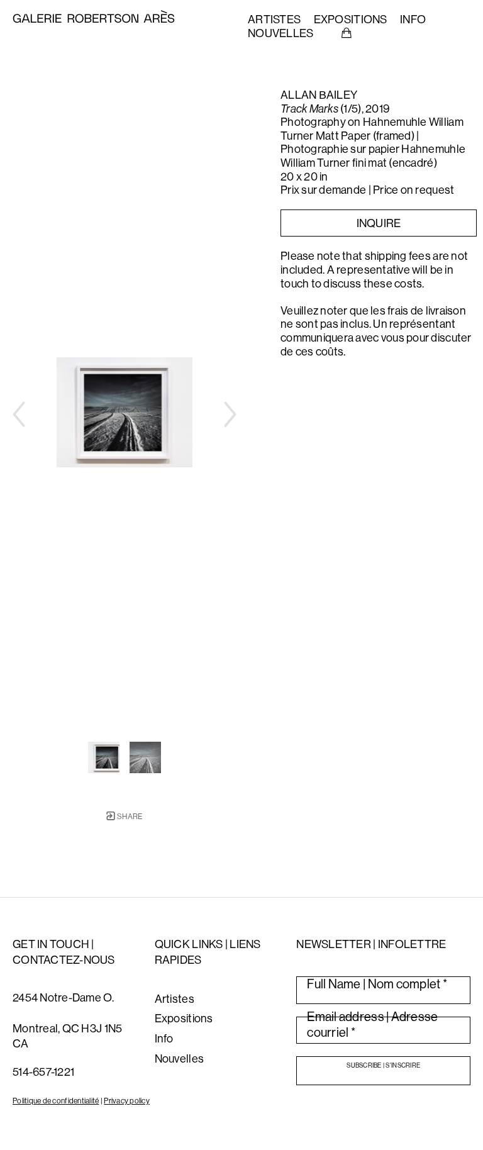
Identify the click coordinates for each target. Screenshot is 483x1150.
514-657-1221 (43, 1071)
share (129, 816)
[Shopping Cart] (346, 33)
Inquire (379, 223)
